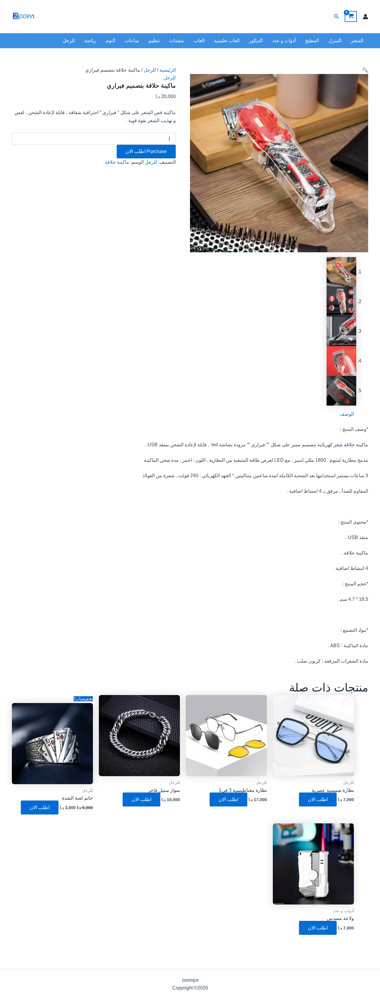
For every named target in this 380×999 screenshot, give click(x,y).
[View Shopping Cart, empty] (351, 16)
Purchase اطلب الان (146, 151)
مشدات (176, 40)
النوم (110, 40)
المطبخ (312, 40)
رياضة (90, 40)
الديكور (256, 40)
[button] (336, 17)
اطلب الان (318, 799)
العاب (199, 40)
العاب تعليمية (227, 40)
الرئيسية (167, 70)
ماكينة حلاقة (117, 162)
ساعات (132, 40)
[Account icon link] (365, 16)
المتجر (357, 40)
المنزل (334, 40)
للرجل (69, 40)
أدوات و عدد (284, 40)
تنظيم (154, 40)
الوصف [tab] (347, 414)
